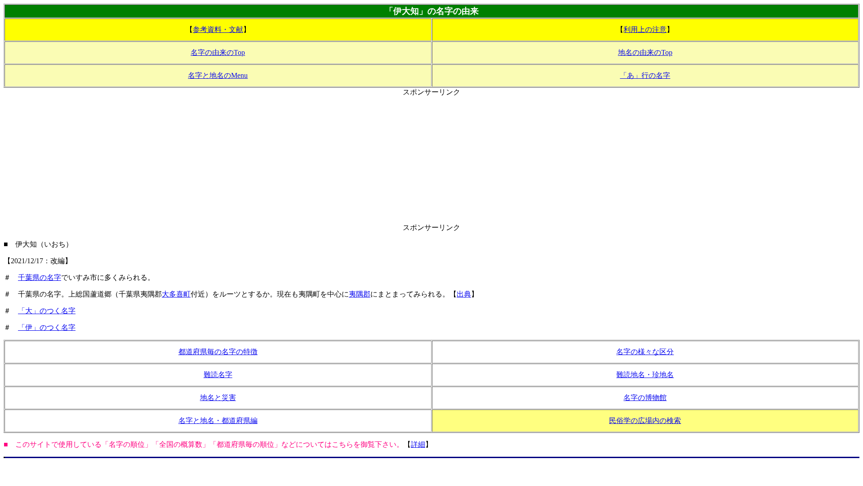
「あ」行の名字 (645, 75)
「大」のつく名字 (47, 311)
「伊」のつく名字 (47, 327)
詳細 (418, 444)
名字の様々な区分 (645, 352)
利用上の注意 (645, 29)
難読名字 (218, 374)
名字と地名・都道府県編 (218, 420)
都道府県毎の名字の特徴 (218, 352)
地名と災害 (218, 397)
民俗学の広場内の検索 (645, 420)
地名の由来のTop (645, 52)
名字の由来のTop (218, 52)
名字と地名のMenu (218, 75)
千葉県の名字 (39, 277)
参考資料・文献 (218, 29)
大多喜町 (176, 294)
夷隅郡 (359, 294)
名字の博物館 (645, 397)
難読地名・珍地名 (645, 374)
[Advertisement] (431, 160)
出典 (464, 294)
